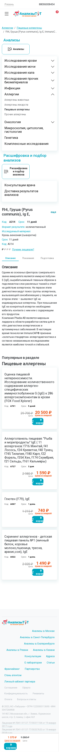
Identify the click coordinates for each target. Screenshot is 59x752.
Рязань (9, 4)
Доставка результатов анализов (21, 193)
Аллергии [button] (11, 94)
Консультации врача (19, 185)
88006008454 (47, 4)
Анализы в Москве (43, 630)
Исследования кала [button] (19, 72)
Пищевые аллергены (17, 109)
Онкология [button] (12, 122)
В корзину (11, 746)
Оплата (8, 699)
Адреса (50, 656)
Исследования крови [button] (20, 60)
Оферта (26, 687)
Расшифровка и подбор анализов (19, 171)
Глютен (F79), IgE (17, 499)
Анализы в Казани (44, 649)
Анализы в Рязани (17, 649)
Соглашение (10, 687)
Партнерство (32, 668)
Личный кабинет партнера (19, 681)
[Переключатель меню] (6, 13)
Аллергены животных (16, 99)
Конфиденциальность (16, 693)
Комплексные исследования (26, 144)
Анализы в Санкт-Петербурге (37, 637)
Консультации (33, 656)
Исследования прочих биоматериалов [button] (21, 80)
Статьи (51, 662)
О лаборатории (33, 662)
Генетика (11, 138)
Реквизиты (38, 693)
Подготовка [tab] (47, 258)
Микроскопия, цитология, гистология (23, 130)
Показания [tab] (28, 258)
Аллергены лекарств (16, 104)
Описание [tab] (10, 258)
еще (52, 212)
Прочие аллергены (15, 114)
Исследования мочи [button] (19, 66)
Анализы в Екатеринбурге (39, 643)
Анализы (18, 49)
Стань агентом (12, 675)
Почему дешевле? (23, 249)
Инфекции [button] (12, 88)
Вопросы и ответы (26, 699)
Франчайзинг (12, 668)
